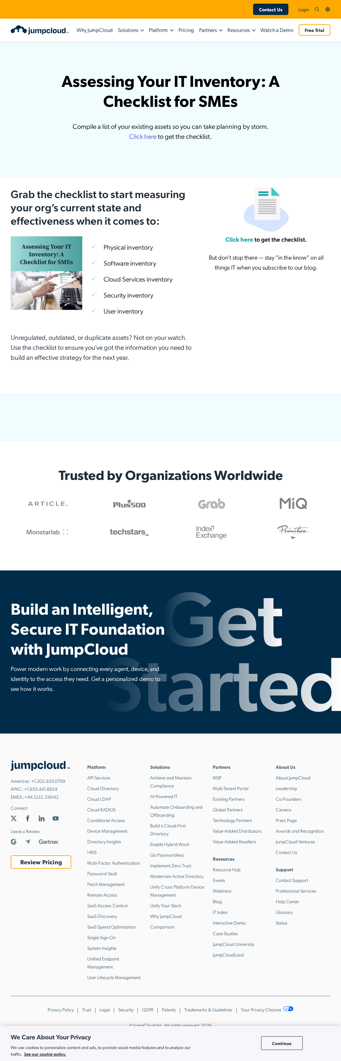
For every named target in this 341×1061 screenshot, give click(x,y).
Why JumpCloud (95, 29)
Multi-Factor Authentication (113, 863)
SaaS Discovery (102, 916)
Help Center (287, 901)
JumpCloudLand (228, 954)
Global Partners (228, 809)
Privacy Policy (61, 1009)
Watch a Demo (276, 29)
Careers (283, 809)
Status (281, 923)
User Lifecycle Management (114, 977)
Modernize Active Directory (176, 876)
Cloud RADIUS (101, 809)
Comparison (162, 927)
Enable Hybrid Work (169, 844)
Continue (281, 1043)
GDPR (148, 1009)
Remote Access (102, 895)
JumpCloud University (233, 944)
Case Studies (225, 933)
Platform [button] (158, 29)
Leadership (286, 788)
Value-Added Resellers (234, 841)
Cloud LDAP (99, 799)
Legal (105, 1009)
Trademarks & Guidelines (208, 1009)
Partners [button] (208, 29)
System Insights (102, 948)
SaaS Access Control (107, 905)
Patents (169, 1009)
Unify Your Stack (165, 905)
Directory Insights (104, 841)
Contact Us (270, 9)
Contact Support (292, 880)
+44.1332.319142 (42, 797)
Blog (217, 901)
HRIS (92, 852)
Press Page (286, 820)
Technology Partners (232, 820)
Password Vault (102, 873)
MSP (217, 777)
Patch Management (106, 884)
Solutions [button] (128, 29)
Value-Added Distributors (237, 831)
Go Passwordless (167, 855)
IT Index (220, 912)
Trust (86, 1009)
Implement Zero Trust (170, 865)
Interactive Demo (229, 923)
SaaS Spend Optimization (111, 927)
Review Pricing (41, 862)
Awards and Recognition (300, 831)
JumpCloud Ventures (295, 841)
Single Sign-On (101, 937)
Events (219, 880)
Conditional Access (106, 820)
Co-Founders (288, 799)
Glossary (284, 912)
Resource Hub (226, 869)
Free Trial (314, 30)
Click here (143, 136)
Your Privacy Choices (261, 1009)
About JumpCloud (293, 777)
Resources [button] (238, 29)
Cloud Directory (103, 788)
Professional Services (296, 891)
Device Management (107, 831)
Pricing (186, 29)
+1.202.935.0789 (48, 781)
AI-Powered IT (163, 796)
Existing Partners (229, 799)
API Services (99, 777)
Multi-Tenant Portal (230, 788)
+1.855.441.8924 (40, 789)
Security (126, 1009)
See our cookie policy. (45, 1054)
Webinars (222, 891)
